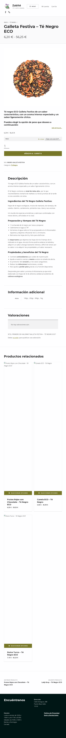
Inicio (6, 22)
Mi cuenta (45, 6)
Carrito (54, 6)
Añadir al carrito (33, 153)
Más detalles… (57, 128)
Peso (7, 139)
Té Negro (13, 22)
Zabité (16, 5)
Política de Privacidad (51, 713)
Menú (34, 6)
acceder (16, 338)
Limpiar (42, 139)
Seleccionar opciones (19, 493)
